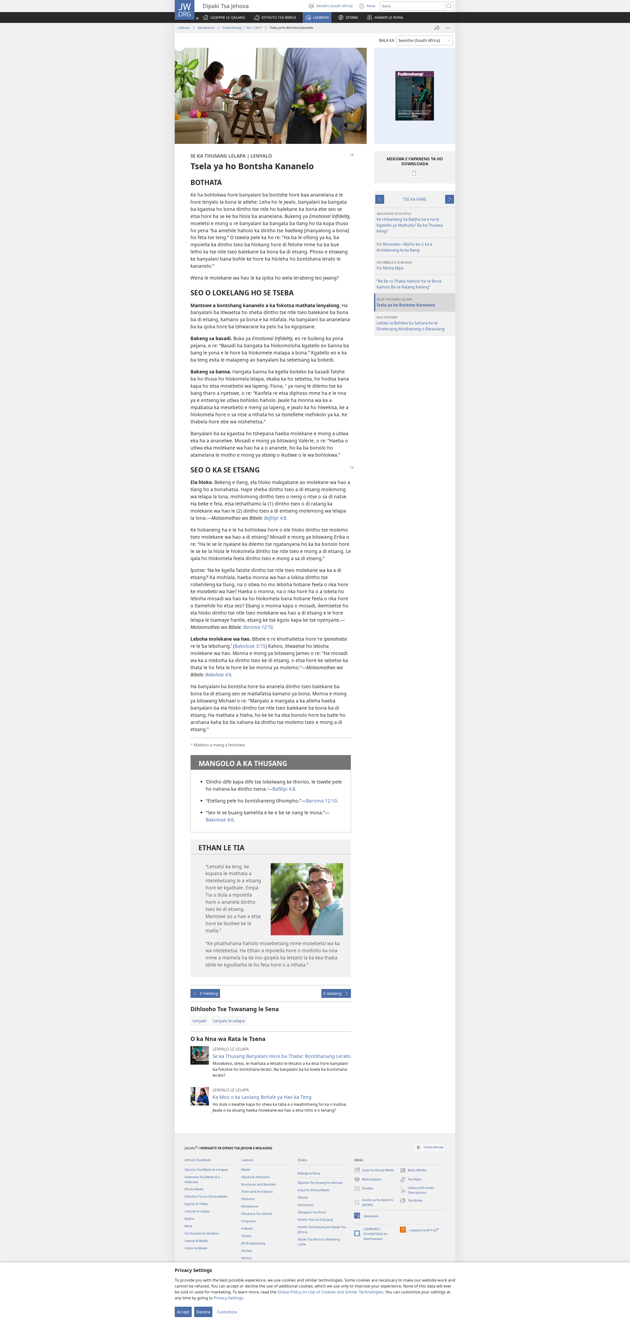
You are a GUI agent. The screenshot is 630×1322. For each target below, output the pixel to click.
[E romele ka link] (437, 28)
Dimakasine (206, 27)
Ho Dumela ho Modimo (202, 1233)
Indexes (247, 1228)
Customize (227, 1312)
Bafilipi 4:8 (283, 789)
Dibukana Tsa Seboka (256, 1213)
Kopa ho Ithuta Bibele (313, 1190)
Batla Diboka (413, 1170)
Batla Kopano (368, 1179)
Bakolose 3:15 (250, 646)
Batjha (189, 1218)
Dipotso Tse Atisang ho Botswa (320, 1182)
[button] (275, 17)
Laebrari (184, 27)
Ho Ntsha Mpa (394, 265)
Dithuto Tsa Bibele (198, 1160)
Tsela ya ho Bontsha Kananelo (406, 302)
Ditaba (302, 1160)
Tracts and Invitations (257, 1191)
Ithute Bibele (194, 1189)
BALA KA (386, 40)
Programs (248, 1221)
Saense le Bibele (196, 1240)
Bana (188, 1226)
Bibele (245, 1169)
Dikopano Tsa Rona (312, 1212)
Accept (183, 1312)
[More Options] (447, 28)
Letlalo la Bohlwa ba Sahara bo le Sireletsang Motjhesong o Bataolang (410, 323)
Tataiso (246, 1236)
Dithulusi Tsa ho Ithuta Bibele (206, 1196)
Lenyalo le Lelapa (197, 1211)
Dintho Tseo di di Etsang (315, 1219)
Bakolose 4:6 (220, 819)
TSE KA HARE (414, 199)
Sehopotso (306, 1205)
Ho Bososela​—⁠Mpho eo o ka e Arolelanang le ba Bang (404, 247)
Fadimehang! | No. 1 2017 (242, 27)
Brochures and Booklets (258, 1184)
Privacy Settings (228, 1298)
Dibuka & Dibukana (255, 1177)
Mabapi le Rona (309, 1173)
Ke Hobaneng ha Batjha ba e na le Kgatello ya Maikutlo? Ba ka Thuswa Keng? (410, 222)
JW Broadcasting (253, 1243)
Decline (203, 1312)
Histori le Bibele (196, 1248)
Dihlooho (248, 1199)
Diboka (303, 1197)
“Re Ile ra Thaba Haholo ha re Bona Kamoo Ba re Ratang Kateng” (409, 284)
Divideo (246, 1250)
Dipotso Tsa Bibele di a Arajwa (206, 1169)
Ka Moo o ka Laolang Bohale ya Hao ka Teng (262, 1097)
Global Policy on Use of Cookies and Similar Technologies (330, 1292)
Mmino (246, 1258)
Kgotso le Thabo (196, 1204)
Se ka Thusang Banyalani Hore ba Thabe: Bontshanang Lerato (282, 1056)
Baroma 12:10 (321, 800)
